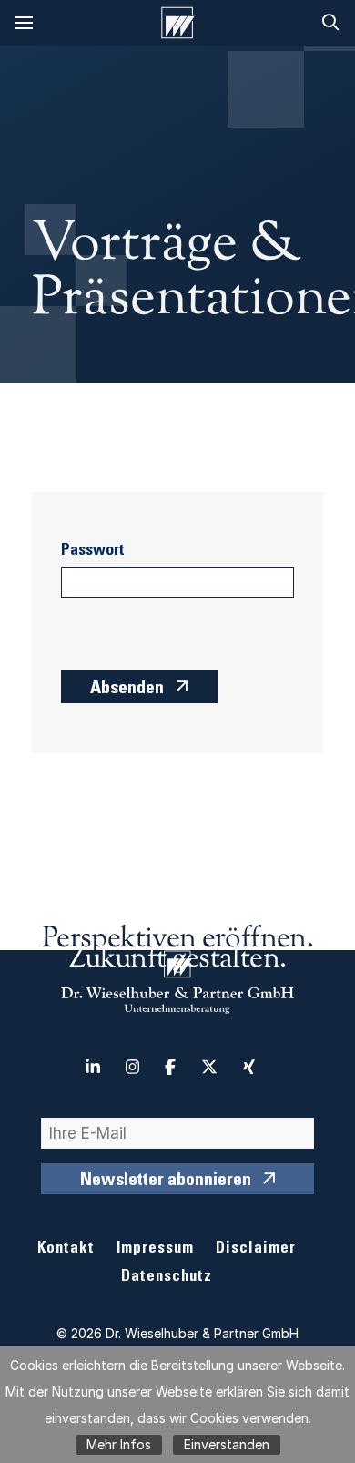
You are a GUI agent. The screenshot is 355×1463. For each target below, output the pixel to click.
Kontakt (66, 1249)
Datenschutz (166, 1277)
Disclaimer (256, 1249)
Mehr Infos (118, 1444)
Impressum (155, 1249)
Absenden (127, 689)
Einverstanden (226, 1444)
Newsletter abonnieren (165, 1181)
